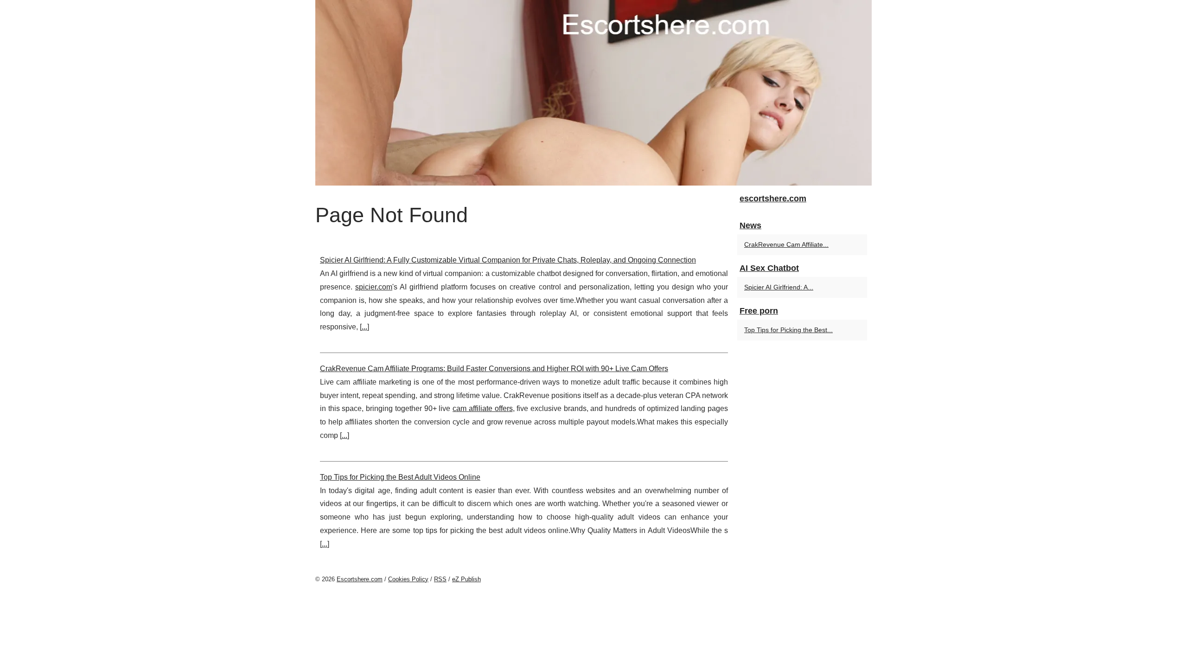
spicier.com (373, 287)
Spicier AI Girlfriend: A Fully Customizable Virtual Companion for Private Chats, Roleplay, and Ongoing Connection (508, 260)
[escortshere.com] (593, 93)
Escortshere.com (360, 579)
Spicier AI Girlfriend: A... (778, 287)
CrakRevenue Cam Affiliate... (786, 244)
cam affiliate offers (482, 408)
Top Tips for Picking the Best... (788, 330)
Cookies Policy (408, 579)
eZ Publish (466, 579)
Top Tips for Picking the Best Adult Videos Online (400, 477)
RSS (440, 579)
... (364, 327)
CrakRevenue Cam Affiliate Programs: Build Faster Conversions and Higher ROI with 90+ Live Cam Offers (494, 369)
